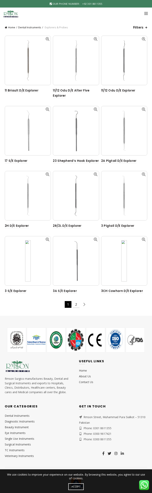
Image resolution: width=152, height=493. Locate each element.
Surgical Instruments (18, 444)
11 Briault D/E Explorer (21, 90)
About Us (85, 376)
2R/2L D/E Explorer (67, 226)
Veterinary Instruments (19, 456)
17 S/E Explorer (16, 161)
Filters (138, 27)
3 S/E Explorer (15, 291)
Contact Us (86, 382)
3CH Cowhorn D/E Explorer (122, 291)
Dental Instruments (29, 27)
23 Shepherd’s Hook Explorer (76, 161)
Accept (76, 486)
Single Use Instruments (19, 439)
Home (11, 27)
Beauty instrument (17, 427)
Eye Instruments (15, 433)
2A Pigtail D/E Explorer (119, 161)
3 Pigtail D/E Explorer (117, 226)
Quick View (47, 39)
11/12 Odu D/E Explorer (118, 90)
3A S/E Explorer (65, 291)
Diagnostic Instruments (20, 421)
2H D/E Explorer (17, 226)
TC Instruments (15, 450)
